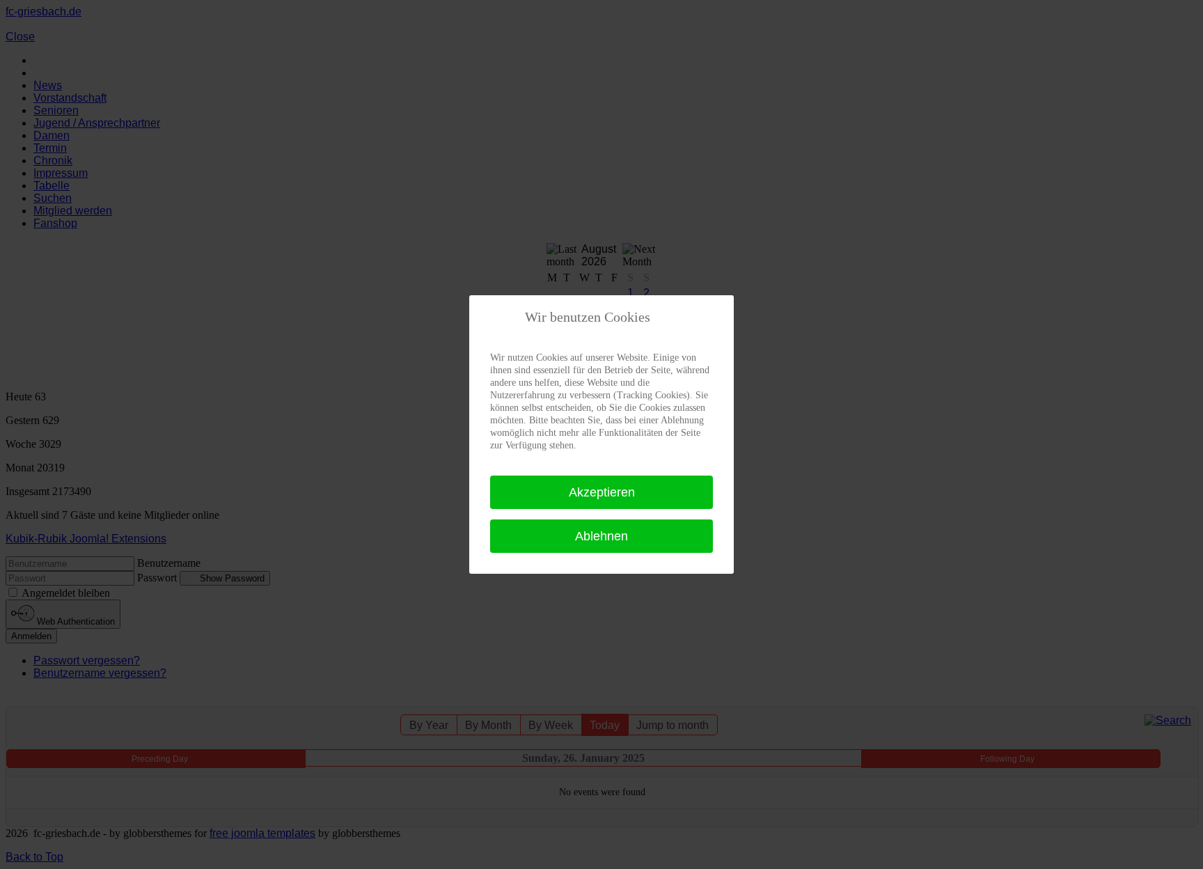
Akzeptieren (602, 492)
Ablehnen (601, 536)
